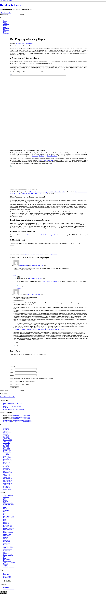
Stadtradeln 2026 (7, 407)
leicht (4, 531)
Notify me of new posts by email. (21, 384)
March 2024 (6, 449)
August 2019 (6, 484)
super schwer (6, 550)
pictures (5, 538)
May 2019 (6, 486)
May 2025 (6, 437)
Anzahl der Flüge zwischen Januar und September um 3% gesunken (38, 235)
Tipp (4, 558)
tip (4, 556)
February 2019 (7, 489)
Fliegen (5, 25)
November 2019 (7, 480)
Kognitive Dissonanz (8, 528)
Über (4, 22)
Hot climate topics (10, 4)
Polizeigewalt (6, 540)
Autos (4, 27)
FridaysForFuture (7, 525)
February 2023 (7, 458)
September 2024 (7, 441)
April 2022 (6, 468)
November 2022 (7, 460)
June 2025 (6, 435)
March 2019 (6, 487)
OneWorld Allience (52, 156)
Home (5, 21)
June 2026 (6, 428)
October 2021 (7, 471)
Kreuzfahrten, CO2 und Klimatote (12, 406)
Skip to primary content (6, 0)
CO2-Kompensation (8, 504)
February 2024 (7, 450)
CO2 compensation (8, 503)
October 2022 (7, 462)
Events (5, 514)
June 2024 (6, 444)
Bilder (5, 500)
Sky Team (41, 156)
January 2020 (6, 477)
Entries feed (6, 574)
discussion (6, 510)
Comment (13, 366)
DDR (4, 507)
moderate (5, 537)
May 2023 (6, 456)
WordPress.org (7, 577)
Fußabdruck (6, 28)
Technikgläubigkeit (8, 555)
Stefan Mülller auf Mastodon (7, 397)
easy (4, 513)
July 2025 (5, 434)
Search (2, 14)
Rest (4, 31)
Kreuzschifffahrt (7, 529)
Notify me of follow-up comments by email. (23, 381)
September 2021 (7, 472)
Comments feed (7, 576)
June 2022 (6, 465)
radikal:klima (6, 543)
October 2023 (7, 452)
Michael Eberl (7, 420)
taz (4, 552)
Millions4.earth (7, 405)
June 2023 (6, 455)
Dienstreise (6, 509)
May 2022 (6, 466)
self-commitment (7, 549)
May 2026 (6, 429)
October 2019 (7, 481)
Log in (5, 573)
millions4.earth (7, 534)
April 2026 (6, 431)
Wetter (5, 565)
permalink (54, 254)
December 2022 (7, 459)
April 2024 (6, 447)
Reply (15, 275)
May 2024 (6, 446)
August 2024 (6, 443)
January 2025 (6, 438)
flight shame (6, 522)
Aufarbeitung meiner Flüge (46, 160)
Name (12, 369)
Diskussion (6, 30)
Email (12, 372)
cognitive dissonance (8, 506)
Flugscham (26, 254)
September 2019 (7, 483)
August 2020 (6, 475)
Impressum (6, 587)
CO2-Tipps (6, 24)
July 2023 (5, 453)
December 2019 (7, 478)
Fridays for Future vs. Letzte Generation (13, 409)
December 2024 (7, 440)
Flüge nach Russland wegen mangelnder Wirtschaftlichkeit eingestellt (47, 192)
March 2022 (6, 469)
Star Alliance (35, 156)
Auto (4, 498)
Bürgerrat (5, 501)
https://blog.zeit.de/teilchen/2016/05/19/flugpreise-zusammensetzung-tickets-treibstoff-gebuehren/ (38, 329)
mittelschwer (6, 535)
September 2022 (7, 463)
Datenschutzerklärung (9, 589)
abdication (6, 497)
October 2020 (7, 474)
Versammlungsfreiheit (9, 562)
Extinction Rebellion (8, 516)
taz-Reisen (6, 553)
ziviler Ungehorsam (8, 567)
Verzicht (32, 254)
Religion (5, 544)
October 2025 (7, 432)
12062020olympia (8, 495)
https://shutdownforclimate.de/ (49, 281)
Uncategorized (7, 559)
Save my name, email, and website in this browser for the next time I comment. (32, 378)
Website (12, 375)
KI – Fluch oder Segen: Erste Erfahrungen (14, 403)
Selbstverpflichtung (8, 547)
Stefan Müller (29, 43)
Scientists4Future (7, 546)
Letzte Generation (8, 532)
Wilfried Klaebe (7, 421)
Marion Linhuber (23, 265)
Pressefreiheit (6, 541)
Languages (6, 33)
